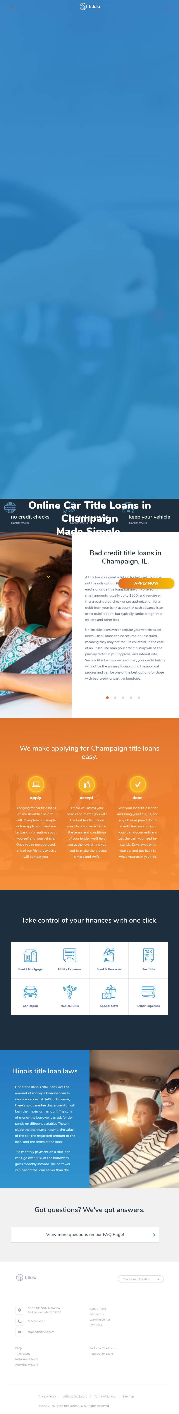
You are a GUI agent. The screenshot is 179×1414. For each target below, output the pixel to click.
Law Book (96, 1325)
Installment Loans (26, 1359)
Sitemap (128, 1396)
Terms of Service (105, 1396)
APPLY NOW (146, 583)
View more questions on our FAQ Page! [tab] (85, 1235)
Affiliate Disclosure (75, 1396)
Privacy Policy (47, 1396)
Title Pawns (22, 1353)
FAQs (18, 1348)
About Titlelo (98, 1308)
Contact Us (97, 1314)
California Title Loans (103, 1348)
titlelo (94, 6)
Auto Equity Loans (27, 1364)
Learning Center (100, 1319)
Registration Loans (102, 1353)
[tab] (107, 697)
